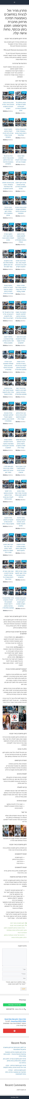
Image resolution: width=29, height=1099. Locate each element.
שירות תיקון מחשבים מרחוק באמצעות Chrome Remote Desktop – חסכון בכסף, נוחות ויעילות (14, 1054)
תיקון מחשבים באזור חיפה (17, 923)
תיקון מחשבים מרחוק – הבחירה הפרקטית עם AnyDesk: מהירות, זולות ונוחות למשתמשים (15, 1072)
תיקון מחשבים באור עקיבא (17, 925)
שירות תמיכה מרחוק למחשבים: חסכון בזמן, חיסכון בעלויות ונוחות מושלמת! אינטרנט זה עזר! (15, 930)
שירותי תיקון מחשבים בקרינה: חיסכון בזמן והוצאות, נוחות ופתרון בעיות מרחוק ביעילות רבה (14, 1061)
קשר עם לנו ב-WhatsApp (14, 1004)
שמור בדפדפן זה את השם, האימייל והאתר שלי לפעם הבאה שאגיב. (15, 983)
